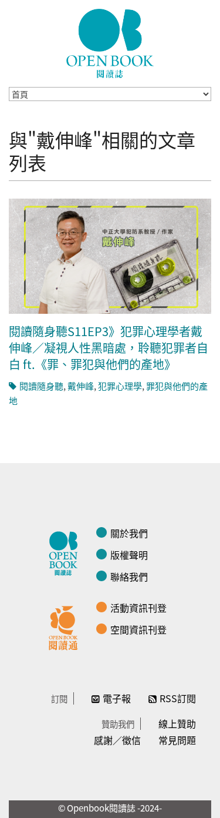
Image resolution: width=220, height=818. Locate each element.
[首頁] (110, 43)
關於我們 (129, 533)
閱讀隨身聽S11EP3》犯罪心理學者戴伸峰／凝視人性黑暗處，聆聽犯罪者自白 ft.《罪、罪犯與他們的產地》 (108, 348)
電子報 (117, 698)
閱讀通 (66, 626)
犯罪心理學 (120, 386)
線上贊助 (177, 723)
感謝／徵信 (117, 740)
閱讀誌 (66, 551)
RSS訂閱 (178, 698)
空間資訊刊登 (138, 629)
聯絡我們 (129, 576)
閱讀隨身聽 (41, 386)
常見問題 (177, 740)
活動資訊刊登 (138, 608)
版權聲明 (129, 555)
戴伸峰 (80, 386)
